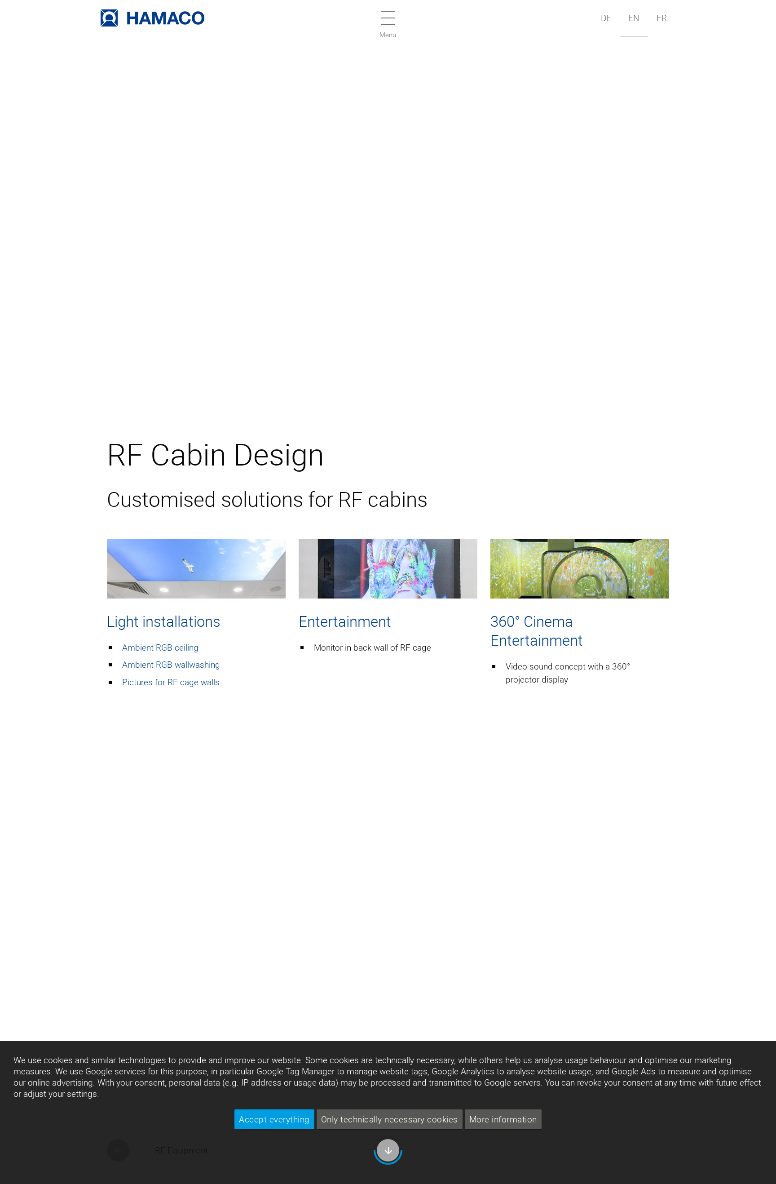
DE (606, 18)
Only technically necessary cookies (389, 1119)
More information (503, 1119)
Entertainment (345, 621)
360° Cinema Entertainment (536, 631)
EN (633, 18)
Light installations (163, 621)
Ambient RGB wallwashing (171, 664)
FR (662, 18)
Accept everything (274, 1119)
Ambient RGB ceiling (160, 647)
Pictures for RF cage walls (171, 682)
